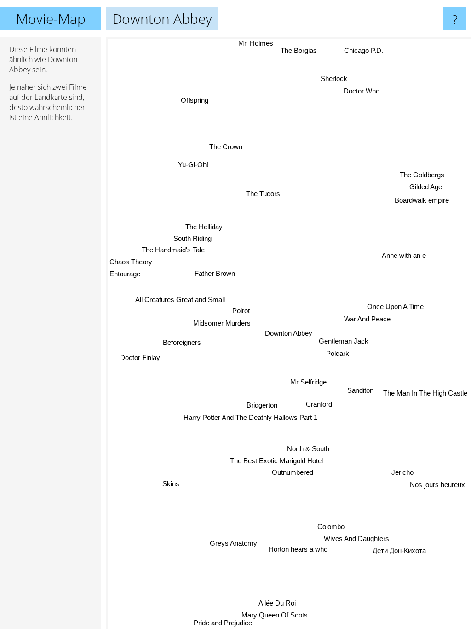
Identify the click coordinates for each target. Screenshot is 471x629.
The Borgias (299, 50)
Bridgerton (262, 405)
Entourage (124, 273)
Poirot (240, 310)
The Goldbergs (422, 176)
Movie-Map (51, 18)
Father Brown (214, 273)
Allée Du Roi (279, 603)
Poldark (337, 353)
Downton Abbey (288, 333)
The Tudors (263, 193)
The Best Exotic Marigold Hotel (276, 461)
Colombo (327, 528)
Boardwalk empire (421, 200)
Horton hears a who (296, 551)
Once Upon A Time (395, 307)
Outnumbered (292, 472)
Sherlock (335, 79)
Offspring (194, 100)
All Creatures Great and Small (180, 298)
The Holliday (204, 226)
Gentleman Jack (343, 341)
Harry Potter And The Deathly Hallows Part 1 (250, 417)
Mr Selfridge (308, 382)
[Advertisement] (51, 270)
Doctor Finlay (141, 357)
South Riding (193, 237)
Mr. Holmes (255, 43)
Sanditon (360, 391)
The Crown (226, 146)
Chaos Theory (130, 260)
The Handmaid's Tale (173, 249)
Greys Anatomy (233, 543)
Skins (170, 483)
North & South (308, 449)
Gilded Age (426, 188)
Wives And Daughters (356, 540)
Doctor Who (362, 91)
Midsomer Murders (222, 323)
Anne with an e (404, 256)
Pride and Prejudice (221, 623)
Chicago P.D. (364, 50)
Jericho (402, 473)
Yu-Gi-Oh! (194, 163)
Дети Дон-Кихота (399, 552)
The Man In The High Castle (425, 395)
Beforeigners (182, 341)
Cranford (319, 404)
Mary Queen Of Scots (277, 615)
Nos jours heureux (437, 485)
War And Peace (367, 320)
